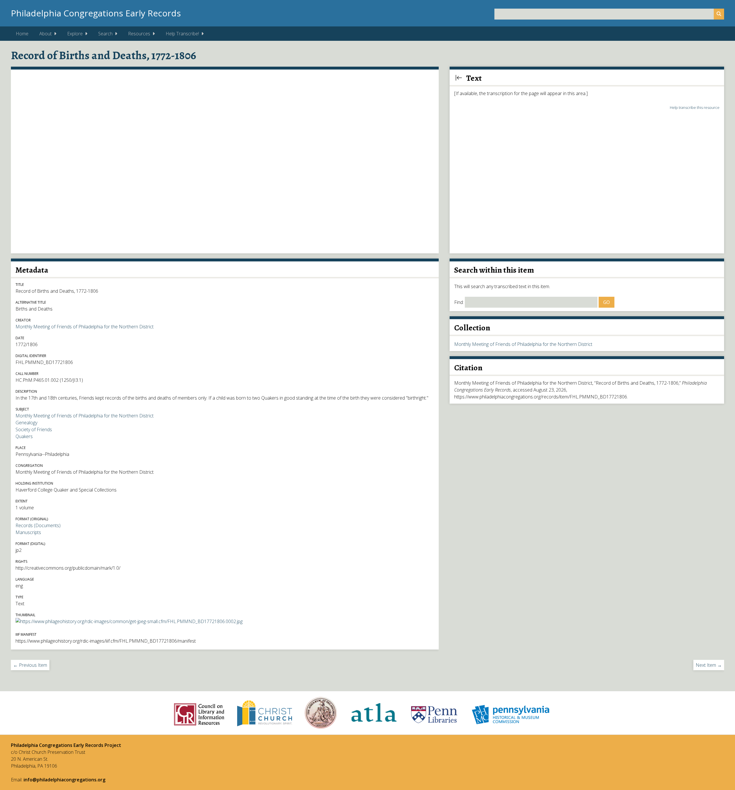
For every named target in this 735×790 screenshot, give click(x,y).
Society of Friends (34, 429)
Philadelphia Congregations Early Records (96, 13)
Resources (139, 33)
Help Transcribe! (182, 33)
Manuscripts (28, 532)
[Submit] (719, 14)
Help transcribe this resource (694, 107)
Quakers (24, 436)
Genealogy (26, 422)
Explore (75, 33)
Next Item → (709, 665)
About (45, 33)
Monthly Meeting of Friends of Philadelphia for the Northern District (85, 326)
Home (22, 33)
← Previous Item (30, 665)
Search (105, 33)
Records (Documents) (38, 525)
